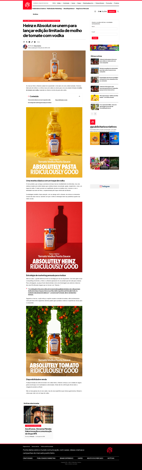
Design (79, 3)
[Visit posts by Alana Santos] (25, 47)
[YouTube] (100, 11)
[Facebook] (98, 11)
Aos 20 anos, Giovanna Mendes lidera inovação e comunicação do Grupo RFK (38, 431)
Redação (32, 436)
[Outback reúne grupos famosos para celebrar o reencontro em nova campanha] (95, 61)
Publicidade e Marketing (50, 21)
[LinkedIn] (106, 11)
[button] (118, 11)
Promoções (109, 3)
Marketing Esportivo (88, 3)
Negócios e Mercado (33, 425)
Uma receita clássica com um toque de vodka (39, 100)
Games (73, 3)
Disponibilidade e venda (61, 100)
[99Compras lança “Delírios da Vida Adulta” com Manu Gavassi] (95, 98)
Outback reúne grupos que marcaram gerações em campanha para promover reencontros (109, 88)
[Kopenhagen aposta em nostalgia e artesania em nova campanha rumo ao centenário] (95, 80)
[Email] (29, 42)
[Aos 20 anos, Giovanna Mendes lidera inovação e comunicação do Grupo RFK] (38, 415)
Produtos (116, 3)
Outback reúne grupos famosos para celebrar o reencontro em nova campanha (108, 61)
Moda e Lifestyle (100, 3)
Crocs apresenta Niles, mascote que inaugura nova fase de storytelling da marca (108, 106)
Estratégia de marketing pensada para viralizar (39, 102)
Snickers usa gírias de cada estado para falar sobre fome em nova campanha (109, 70)
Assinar (95, 38)
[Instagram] (102, 11)
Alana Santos (37, 45)
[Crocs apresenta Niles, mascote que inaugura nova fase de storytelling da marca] (95, 107)
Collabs (59, 3)
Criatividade (66, 3)
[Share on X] (27, 42)
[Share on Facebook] (24, 42)
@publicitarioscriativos (103, 126)
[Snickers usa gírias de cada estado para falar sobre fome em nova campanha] (95, 71)
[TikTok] (104, 11)
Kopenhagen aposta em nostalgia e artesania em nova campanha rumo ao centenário (109, 79)
